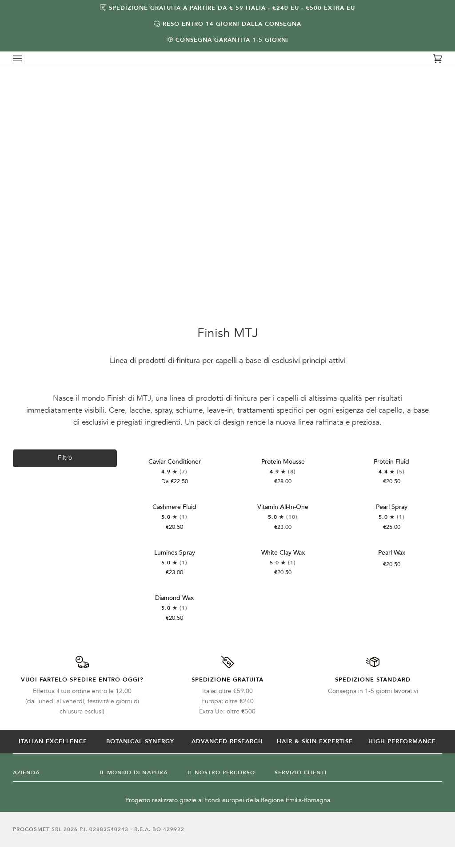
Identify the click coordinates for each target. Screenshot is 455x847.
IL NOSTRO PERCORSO (221, 772)
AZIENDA (26, 772)
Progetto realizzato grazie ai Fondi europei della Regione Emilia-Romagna (227, 800)
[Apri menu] (26, 58)
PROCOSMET (32, 829)
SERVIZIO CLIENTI (301, 772)
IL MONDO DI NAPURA (134, 772)
